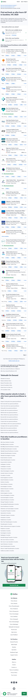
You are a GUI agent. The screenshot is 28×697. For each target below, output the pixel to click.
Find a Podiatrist (14, 608)
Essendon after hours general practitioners (9, 410)
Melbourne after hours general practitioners (9, 432)
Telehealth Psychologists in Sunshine (8, 455)
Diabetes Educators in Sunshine (7, 488)
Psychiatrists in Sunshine (5, 530)
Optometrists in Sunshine (6, 513)
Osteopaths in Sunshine (5, 517)
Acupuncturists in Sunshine (6, 462)
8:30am (7, 280)
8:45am (10, 116)
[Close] (1, 693)
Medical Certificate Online (6, 380)
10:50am (21, 164)
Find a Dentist (14, 603)
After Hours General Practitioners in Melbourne (10, 368)
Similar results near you (14, 360)
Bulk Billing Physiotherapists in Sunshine (9, 448)
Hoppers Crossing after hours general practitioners (11, 401)
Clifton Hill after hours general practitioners (9, 414)
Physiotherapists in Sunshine (6, 524)
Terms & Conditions (14, 669)
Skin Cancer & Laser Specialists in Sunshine (9, 541)
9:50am (13, 74)
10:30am (16, 207)
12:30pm (9, 64)
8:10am (10, 248)
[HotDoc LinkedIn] (14, 682)
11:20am (13, 126)
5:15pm (21, 197)
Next (24, 355)
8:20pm (21, 267)
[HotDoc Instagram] (16, 682)
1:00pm (21, 104)
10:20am (19, 74)
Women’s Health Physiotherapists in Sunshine (10, 548)
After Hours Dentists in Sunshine (7, 442)
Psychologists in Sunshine (6, 533)
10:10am (22, 144)
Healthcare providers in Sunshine (7, 550)
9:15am (21, 116)
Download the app (14, 585)
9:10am (10, 350)
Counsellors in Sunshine (5, 475)
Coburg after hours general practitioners (9, 408)
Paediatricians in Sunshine (6, 519)
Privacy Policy (14, 672)
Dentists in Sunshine (5, 482)
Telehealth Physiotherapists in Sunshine (8, 453)
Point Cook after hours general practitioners (9, 403)
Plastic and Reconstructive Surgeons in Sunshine (10, 526)
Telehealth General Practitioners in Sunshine (9, 451)
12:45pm (16, 104)
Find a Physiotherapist (14, 606)
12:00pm (21, 320)
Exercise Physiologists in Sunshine (7, 495)
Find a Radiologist (14, 624)
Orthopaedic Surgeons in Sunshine (8, 515)
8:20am (15, 248)
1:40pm (7, 83)
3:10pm (13, 94)
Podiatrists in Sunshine (5, 528)
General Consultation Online (6, 385)
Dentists (14, 647)
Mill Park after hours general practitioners (9, 412)
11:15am (13, 310)
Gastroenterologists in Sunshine (7, 497)
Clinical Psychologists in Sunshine (7, 471)
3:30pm (19, 94)
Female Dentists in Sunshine (6, 457)
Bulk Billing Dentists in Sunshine (7, 444)
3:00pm (7, 94)
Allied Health (14, 644)
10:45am (13, 330)
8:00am (7, 55)
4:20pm (13, 257)
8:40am (9, 164)
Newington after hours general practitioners (9, 425)
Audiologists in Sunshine (5, 464)
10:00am (10, 207)
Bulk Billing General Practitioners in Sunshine (10, 446)
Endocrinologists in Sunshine (6, 493)
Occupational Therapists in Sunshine (8, 510)
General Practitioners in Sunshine (7, 499)
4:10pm (7, 257)
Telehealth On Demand (5, 378)
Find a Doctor (14, 600)
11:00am (19, 330)
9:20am (21, 248)
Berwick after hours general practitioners (9, 430)
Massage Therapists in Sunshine (7, 502)
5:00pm (15, 197)
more (25, 55)
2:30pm (13, 83)
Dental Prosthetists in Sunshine (7, 479)
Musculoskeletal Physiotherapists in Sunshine (10, 504)
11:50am (19, 126)
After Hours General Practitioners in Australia (8, 5)
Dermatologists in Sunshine (6, 486)
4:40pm (19, 257)
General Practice (14, 641)
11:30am (13, 135)
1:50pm (19, 176)
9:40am (7, 74)
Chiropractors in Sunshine (6, 468)
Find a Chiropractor (14, 611)
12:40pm (15, 64)
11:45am (19, 310)
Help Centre (14, 632)
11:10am (7, 126)
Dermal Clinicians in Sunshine (6, 484)
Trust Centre (14, 675)
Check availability (5, 236)
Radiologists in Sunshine (5, 535)
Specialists (14, 649)
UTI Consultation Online (5, 389)
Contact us (14, 667)
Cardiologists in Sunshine (6, 466)
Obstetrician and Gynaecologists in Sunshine (9, 508)
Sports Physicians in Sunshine (7, 544)
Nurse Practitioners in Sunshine (7, 506)
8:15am (13, 55)
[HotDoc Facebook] (11, 682)
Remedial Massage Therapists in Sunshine (9, 537)
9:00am (19, 55)
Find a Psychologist (14, 613)
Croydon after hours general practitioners (9, 421)
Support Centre (14, 655)
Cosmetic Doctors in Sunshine (7, 473)
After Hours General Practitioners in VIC (7, 6)
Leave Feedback (14, 634)
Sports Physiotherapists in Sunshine (8, 546)
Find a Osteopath (14, 619)
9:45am (7, 310)
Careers (14, 664)
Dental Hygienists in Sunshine (7, 477)
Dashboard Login (14, 652)
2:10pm (21, 155)
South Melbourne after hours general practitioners (11, 423)
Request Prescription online (6, 383)
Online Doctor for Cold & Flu (6, 387)
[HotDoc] (3, 1)
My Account (14, 629)
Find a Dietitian (14, 616)
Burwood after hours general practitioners (9, 417)
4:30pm (15, 267)
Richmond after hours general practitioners (9, 419)
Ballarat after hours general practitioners (9, 428)
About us (14, 662)
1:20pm (20, 64)
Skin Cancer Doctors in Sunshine (7, 539)
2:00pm (7, 188)
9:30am (10, 144)
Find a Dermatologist (14, 621)
